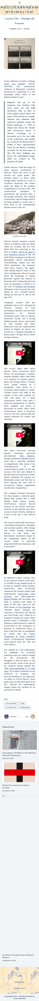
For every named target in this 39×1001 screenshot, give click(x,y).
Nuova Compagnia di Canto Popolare (19, 635)
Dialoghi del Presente (25, 286)
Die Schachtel (25, 607)
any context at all (24, 583)
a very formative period (19, 253)
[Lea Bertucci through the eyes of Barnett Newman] (19, 873)
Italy (22, 703)
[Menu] (19, 3)
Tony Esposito (27, 456)
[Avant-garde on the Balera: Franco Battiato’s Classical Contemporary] (19, 740)
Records (27, 29)
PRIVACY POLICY (19, 988)
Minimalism (25, 707)
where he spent (26, 252)
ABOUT (19, 976)
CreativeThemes (19, 998)
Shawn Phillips (10, 599)
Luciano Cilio (10, 707)
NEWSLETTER (19, 982)
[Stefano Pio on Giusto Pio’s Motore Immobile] (19, 772)
